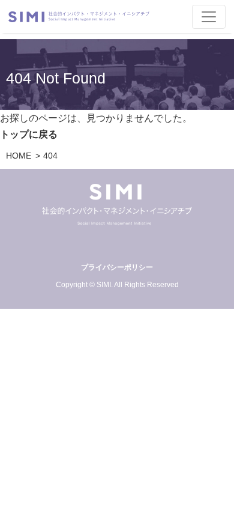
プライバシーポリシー (117, 267)
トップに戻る (29, 134)
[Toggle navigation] (209, 17)
